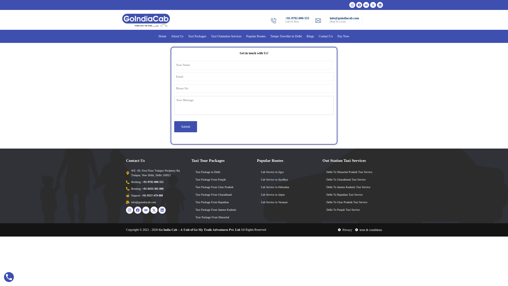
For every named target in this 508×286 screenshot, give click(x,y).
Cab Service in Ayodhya (274, 179)
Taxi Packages (197, 36)
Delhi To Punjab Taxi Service (343, 209)
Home (162, 36)
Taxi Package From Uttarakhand (213, 194)
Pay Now (343, 36)
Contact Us (326, 36)
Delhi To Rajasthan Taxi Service (344, 194)
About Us (177, 36)
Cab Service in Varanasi (274, 202)
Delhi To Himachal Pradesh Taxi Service (349, 172)
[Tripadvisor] (366, 5)
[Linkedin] (380, 5)
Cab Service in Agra (272, 172)
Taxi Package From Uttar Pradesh (214, 187)
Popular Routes (256, 36)
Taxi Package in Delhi (207, 172)
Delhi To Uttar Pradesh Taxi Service (346, 202)
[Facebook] (359, 5)
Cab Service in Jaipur (273, 194)
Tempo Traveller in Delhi (286, 36)
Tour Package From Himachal (212, 217)
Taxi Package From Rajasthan (212, 202)
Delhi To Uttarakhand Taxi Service (346, 179)
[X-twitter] (373, 5)
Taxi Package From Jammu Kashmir (215, 209)
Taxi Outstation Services (226, 36)
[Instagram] (352, 5)
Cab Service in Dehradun (275, 187)
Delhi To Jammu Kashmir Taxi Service (348, 187)
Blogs (310, 36)
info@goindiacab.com (344, 18)
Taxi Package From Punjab (210, 179)
